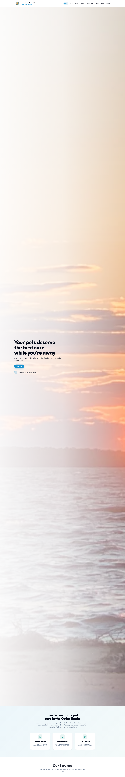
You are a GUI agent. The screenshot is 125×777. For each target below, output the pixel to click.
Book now (19, 366)
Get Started (90, 3)
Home (65, 3)
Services (77, 3)
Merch (82, 3)
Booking (108, 3)
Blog (102, 3)
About (71, 3)
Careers (97, 3)
